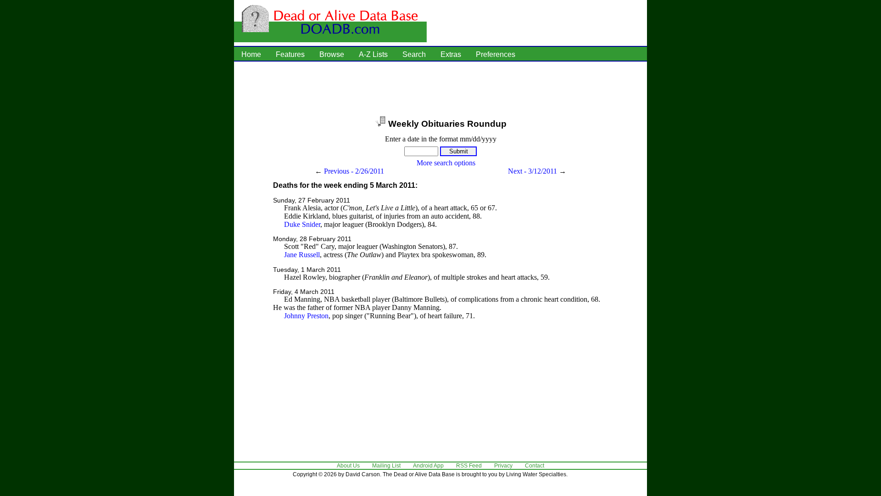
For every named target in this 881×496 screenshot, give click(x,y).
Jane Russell (302, 255)
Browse (331, 54)
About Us (348, 465)
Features (290, 54)
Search (414, 54)
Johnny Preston (306, 316)
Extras (450, 54)
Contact (534, 465)
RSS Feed (469, 465)
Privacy (503, 465)
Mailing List (386, 465)
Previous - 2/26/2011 (354, 171)
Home (251, 54)
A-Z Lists (373, 54)
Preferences (495, 54)
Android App (428, 465)
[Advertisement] (440, 89)
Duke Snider (302, 224)
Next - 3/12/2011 (532, 171)
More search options (446, 163)
